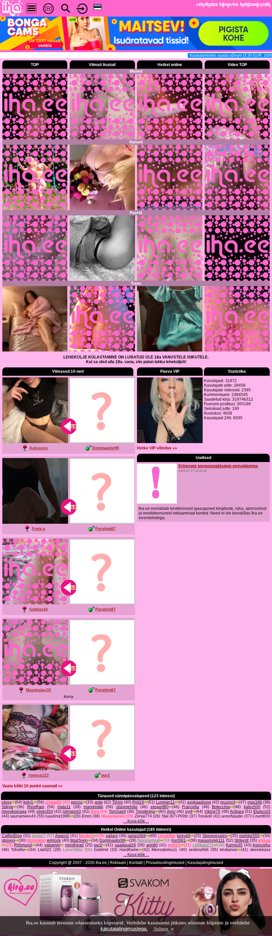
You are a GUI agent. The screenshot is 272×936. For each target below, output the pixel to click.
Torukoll (205, 816)
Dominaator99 (105, 448)
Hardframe (129, 849)
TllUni (117, 802)
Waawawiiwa (113, 816)
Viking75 (212, 811)
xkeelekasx (260, 849)
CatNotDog (12, 835)
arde (99, 802)
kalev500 (252, 807)
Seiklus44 (38, 609)
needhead (74, 845)
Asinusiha (261, 845)
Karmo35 (234, 845)
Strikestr (241, 840)
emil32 (174, 845)
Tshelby (18, 849)
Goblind (101, 849)
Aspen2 (62, 835)
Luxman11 (165, 802)
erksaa (264, 840)
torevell (183, 835)
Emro (87, 816)
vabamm (52, 845)
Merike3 (86, 835)
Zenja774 (143, 816)
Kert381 (178, 840)
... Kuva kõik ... (136, 821)
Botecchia (221, 807)
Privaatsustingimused (165, 862)
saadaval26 (125, 845)
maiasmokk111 (211, 840)
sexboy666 (199, 849)
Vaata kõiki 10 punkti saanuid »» (32, 786)
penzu (76, 802)
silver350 (44, 811)
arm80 (152, 845)
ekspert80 (160, 807)
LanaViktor (73, 849)
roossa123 (39, 775)
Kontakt (136, 862)
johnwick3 (72, 811)
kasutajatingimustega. (124, 928)
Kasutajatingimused (205, 862)
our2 (105, 775)
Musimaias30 (38, 690)
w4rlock (54, 840)
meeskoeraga (14, 811)
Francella (190, 807)
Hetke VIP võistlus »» (157, 448)
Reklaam (118, 862)
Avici (171, 811)
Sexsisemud (148, 840)
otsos (6, 802)
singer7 (38, 835)
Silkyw (7, 807)
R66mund (23, 845)
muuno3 (227, 802)
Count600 (261, 816)
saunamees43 (23, 816)
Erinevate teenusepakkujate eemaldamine (218, 466)
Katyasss (39, 448)
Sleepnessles (214, 835)
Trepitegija (145, 811)
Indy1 (28, 802)
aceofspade (232, 816)
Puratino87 (105, 528)
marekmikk (93, 807)
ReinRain (35, 807)
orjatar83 (53, 802)
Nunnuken (36, 840)
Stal (165, 816)
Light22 (44, 849)
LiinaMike (166, 835)
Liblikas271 (203, 845)
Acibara (237, 811)
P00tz (183, 816)
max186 (254, 802)
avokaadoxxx (199, 802)
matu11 (64, 807)
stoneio (8, 840)
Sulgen (161, 928)
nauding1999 (57, 816)
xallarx (112, 835)
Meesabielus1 (164, 849)
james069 (137, 835)
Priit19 (138, 802)
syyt (188, 811)
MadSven (79, 840)
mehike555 (249, 835)
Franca (38, 528)
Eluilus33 (261, 811)
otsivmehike (127, 807)
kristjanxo (228, 849)
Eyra (95, 811)
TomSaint (117, 811)
